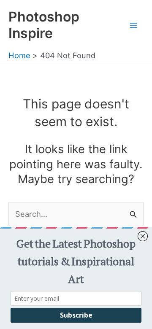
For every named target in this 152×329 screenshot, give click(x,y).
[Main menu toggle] (134, 25)
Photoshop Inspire (43, 24)
